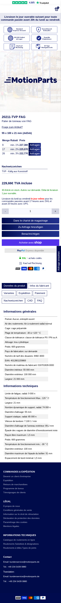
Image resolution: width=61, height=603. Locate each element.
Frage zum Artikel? (12, 127)
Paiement (40, 293)
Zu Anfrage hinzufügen (30, 227)
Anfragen (35, 145)
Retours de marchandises (15, 484)
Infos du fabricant (39, 285)
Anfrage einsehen (58, 259)
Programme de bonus (13, 488)
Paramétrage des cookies (15, 522)
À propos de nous (11, 506)
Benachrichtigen (30, 233)
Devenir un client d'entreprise (17, 476)
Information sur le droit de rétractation (21, 514)
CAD (30, 300)
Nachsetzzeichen (13, 300)
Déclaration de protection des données (21, 518)
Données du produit (14, 285)
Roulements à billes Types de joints (19, 548)
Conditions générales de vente (17, 510)
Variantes (9, 293)
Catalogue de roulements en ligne (19, 540)
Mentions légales (11, 526)
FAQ (39, 300)
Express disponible (35, 250)
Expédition (24, 293)
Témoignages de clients (14, 492)
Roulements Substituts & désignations (21, 544)
